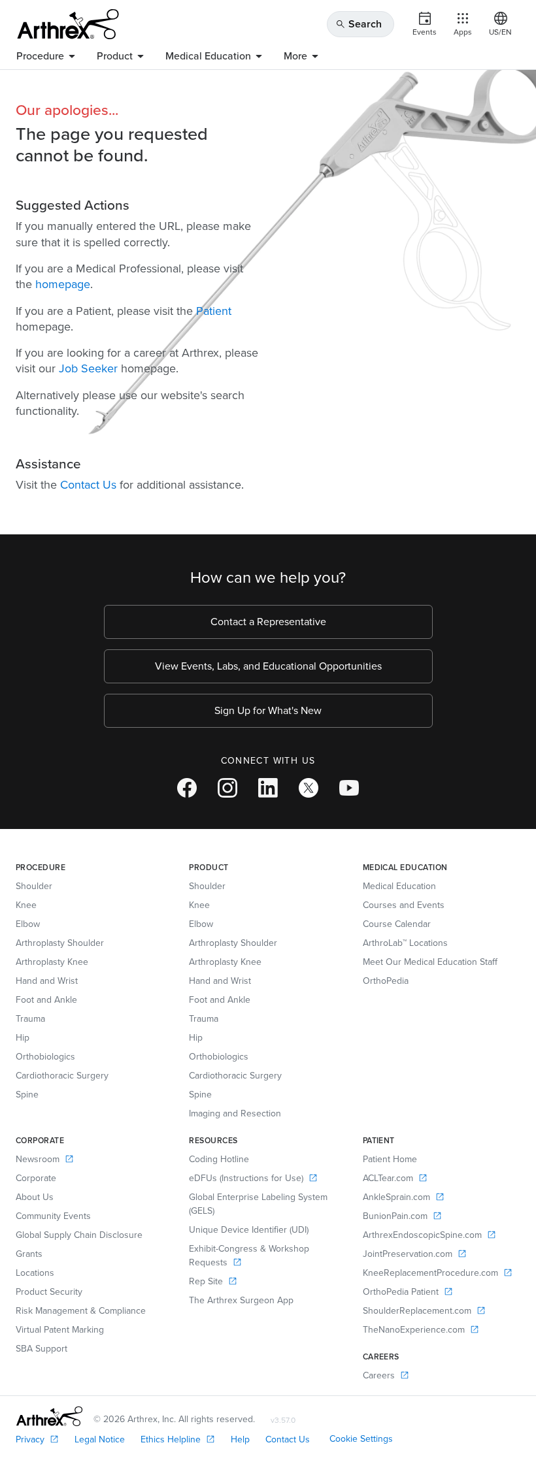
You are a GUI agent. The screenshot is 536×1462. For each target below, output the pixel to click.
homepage (62, 284)
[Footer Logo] (49, 1416)
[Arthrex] (68, 24)
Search (358, 23)
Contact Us (88, 484)
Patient (213, 310)
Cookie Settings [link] (361, 1439)
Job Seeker (88, 368)
